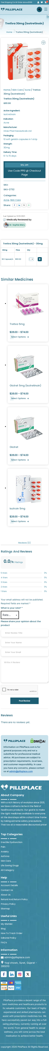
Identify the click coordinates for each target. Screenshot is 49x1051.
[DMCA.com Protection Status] (37, 740)
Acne (27, 89)
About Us (5, 894)
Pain (3, 846)
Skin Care (17, 89)
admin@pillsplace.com (21, 771)
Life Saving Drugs (10, 865)
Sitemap (5, 908)
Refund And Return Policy (14, 899)
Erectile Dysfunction (11, 842)
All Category (7, 870)
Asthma (5, 856)
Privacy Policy (8, 904)
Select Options (18, 337)
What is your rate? (12, 608)
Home (9, 32)
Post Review (24, 701)
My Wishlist (7, 924)
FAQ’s (4, 942)
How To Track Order (11, 933)
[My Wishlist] (42, 2)
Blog (3, 928)
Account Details (9, 885)
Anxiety (5, 851)
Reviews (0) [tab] (24, 542)
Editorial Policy (8, 937)
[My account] (38, 2)
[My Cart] (45, 2)
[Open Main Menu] (46, 9)
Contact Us (7, 890)
